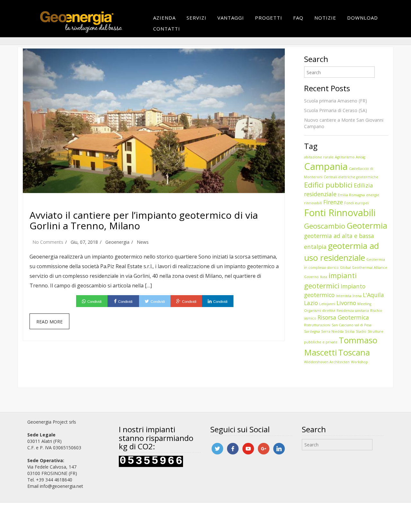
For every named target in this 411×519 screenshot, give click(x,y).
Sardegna (312, 331)
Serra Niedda (332, 331)
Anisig (360, 157)
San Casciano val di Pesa (352, 325)
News (143, 242)
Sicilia (349, 331)
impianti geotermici (330, 280)
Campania (326, 166)
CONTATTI (166, 28)
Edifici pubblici (328, 185)
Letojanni (327, 304)
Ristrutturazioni (317, 325)
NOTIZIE (325, 17)
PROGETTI (268, 17)
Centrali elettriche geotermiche (351, 177)
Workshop (359, 362)
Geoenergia (117, 242)
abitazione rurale (319, 157)
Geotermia (366, 225)
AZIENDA (164, 17)
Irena (357, 296)
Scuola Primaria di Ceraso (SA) (335, 110)
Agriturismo (344, 157)
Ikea (323, 277)
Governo (311, 277)
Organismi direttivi (319, 310)
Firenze (333, 202)
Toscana (354, 352)
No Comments (47, 242)
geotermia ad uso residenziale (341, 251)
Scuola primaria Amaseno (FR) (335, 101)
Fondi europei (356, 203)
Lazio (311, 303)
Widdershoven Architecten (327, 362)
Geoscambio (324, 226)
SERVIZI (196, 17)
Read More (49, 322)
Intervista (343, 296)
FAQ (298, 17)
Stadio (361, 331)
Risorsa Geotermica (343, 317)
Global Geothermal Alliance (363, 267)
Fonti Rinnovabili (340, 212)
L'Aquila (373, 295)
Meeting (364, 304)
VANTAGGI (230, 17)
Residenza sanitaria (353, 310)
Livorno (346, 303)
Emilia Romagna (351, 195)
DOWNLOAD (362, 17)
